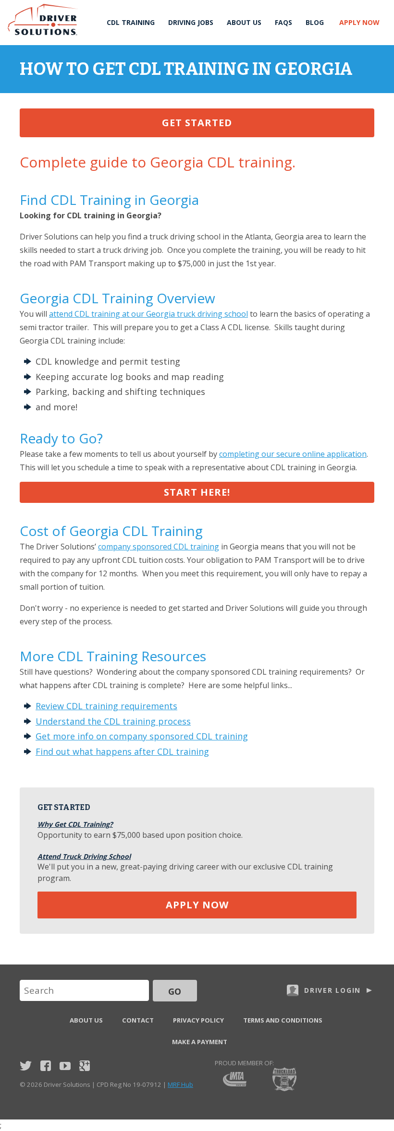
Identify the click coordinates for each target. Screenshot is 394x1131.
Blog (315, 22)
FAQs (283, 22)
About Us (244, 22)
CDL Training (131, 22)
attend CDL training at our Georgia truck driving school (148, 314)
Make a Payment (199, 1041)
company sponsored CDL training (158, 546)
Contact (138, 1020)
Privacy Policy (198, 1020)
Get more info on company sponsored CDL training (142, 736)
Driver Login (332, 990)
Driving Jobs (190, 22)
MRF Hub (180, 1084)
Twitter (26, 1065)
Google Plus (84, 1065)
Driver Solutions (43, 20)
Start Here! (197, 492)
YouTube (65, 1065)
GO (174, 991)
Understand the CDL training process (113, 721)
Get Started (197, 122)
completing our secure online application (293, 454)
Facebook (45, 1065)
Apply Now (359, 22)
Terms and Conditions (282, 1020)
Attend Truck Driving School (84, 856)
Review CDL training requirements (106, 706)
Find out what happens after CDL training (122, 751)
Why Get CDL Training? (75, 824)
